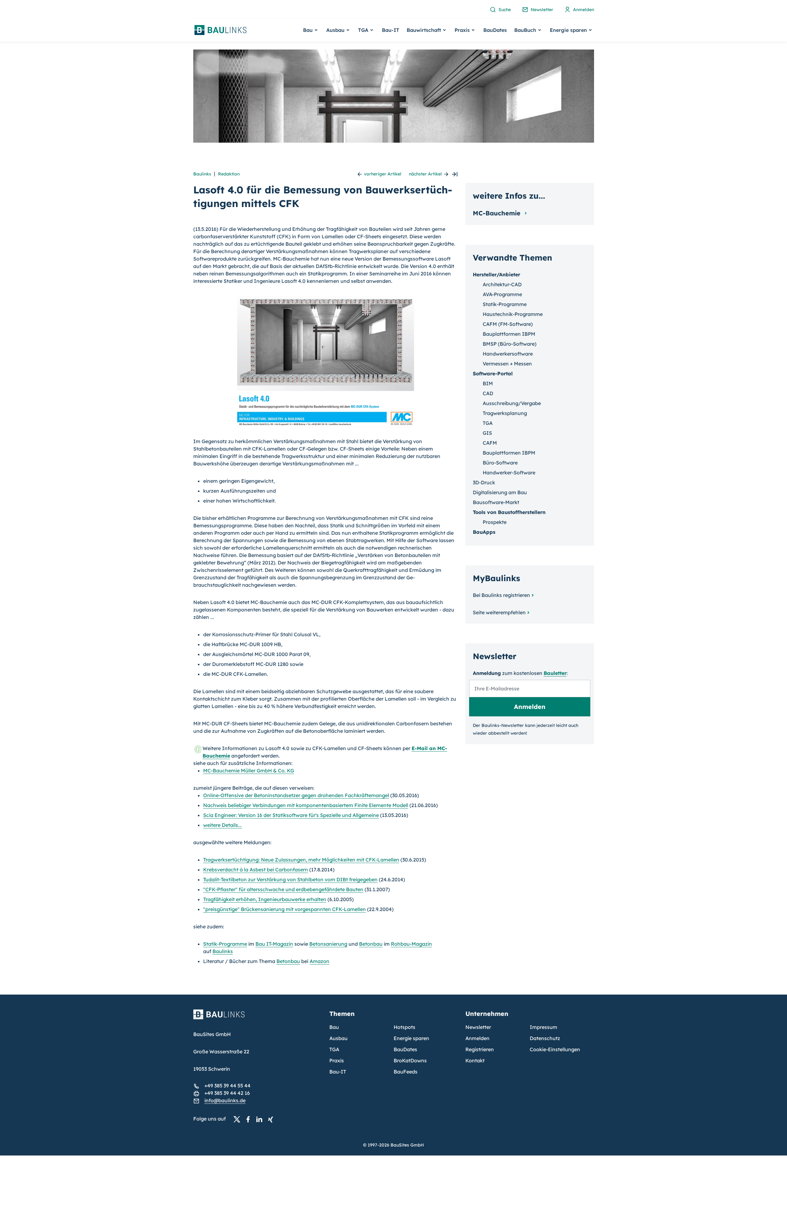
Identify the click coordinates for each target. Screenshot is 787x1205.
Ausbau (338, 1038)
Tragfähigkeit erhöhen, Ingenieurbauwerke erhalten (264, 899)
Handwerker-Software (509, 472)
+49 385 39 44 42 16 (227, 1093)
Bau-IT (390, 30)
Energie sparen (411, 1038)
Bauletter (555, 673)
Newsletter (478, 1027)
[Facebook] (249, 1119)
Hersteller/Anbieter (496, 274)
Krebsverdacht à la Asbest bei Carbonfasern (255, 869)
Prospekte (495, 522)
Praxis (336, 1060)
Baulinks (202, 174)
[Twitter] (238, 1119)
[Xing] (272, 1119)
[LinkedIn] (261, 1119)
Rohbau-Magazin (411, 944)
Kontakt (475, 1060)
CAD (488, 393)
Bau (334, 1027)
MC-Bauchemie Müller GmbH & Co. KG (248, 770)
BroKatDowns (410, 1060)
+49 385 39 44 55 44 (227, 1085)
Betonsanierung (328, 944)
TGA (488, 423)
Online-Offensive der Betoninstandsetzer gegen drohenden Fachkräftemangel (296, 795)
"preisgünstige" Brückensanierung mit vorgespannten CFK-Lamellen (284, 909)
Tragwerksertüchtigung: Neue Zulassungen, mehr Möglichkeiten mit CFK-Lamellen (301, 860)
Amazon (319, 961)
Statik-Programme (225, 944)
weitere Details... (222, 825)
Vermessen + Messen (507, 364)
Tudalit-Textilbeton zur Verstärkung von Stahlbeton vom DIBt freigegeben (290, 879)
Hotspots (404, 1027)
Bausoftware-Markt (496, 502)
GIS (487, 433)
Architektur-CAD (502, 284)
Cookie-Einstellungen (555, 1049)
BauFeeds (405, 1072)
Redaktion (229, 174)
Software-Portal (493, 373)
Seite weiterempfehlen (499, 612)
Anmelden (477, 1038)
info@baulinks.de (225, 1100)
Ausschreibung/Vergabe (512, 403)
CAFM (490, 443)
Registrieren (479, 1049)
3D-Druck (484, 482)
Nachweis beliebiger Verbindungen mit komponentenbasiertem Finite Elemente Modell (305, 805)
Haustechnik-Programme (513, 314)
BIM (488, 383)
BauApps (484, 532)
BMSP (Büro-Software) (510, 344)
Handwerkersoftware (508, 354)
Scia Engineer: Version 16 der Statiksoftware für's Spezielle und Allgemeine (291, 815)
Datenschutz (545, 1038)
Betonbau (371, 944)
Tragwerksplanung (505, 413)
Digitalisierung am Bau (500, 492)
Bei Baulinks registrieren (501, 595)
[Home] (257, 1018)
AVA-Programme (502, 294)
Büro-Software (500, 463)
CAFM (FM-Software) (508, 324)
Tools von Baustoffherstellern (509, 512)
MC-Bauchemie (497, 213)
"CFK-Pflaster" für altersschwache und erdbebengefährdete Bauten (283, 889)
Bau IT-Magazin (274, 944)
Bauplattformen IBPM (509, 334)
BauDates (495, 30)
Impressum (543, 1027)
